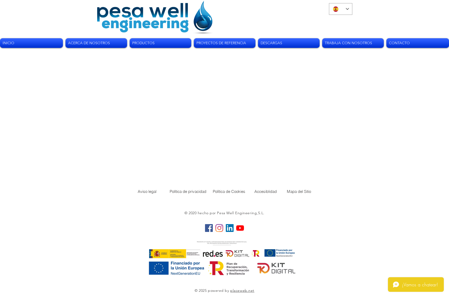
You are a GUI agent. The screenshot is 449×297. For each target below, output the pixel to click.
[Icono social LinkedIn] (230, 228)
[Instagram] (219, 228)
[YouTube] (240, 228)
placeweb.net (242, 290)
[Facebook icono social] (209, 228)
